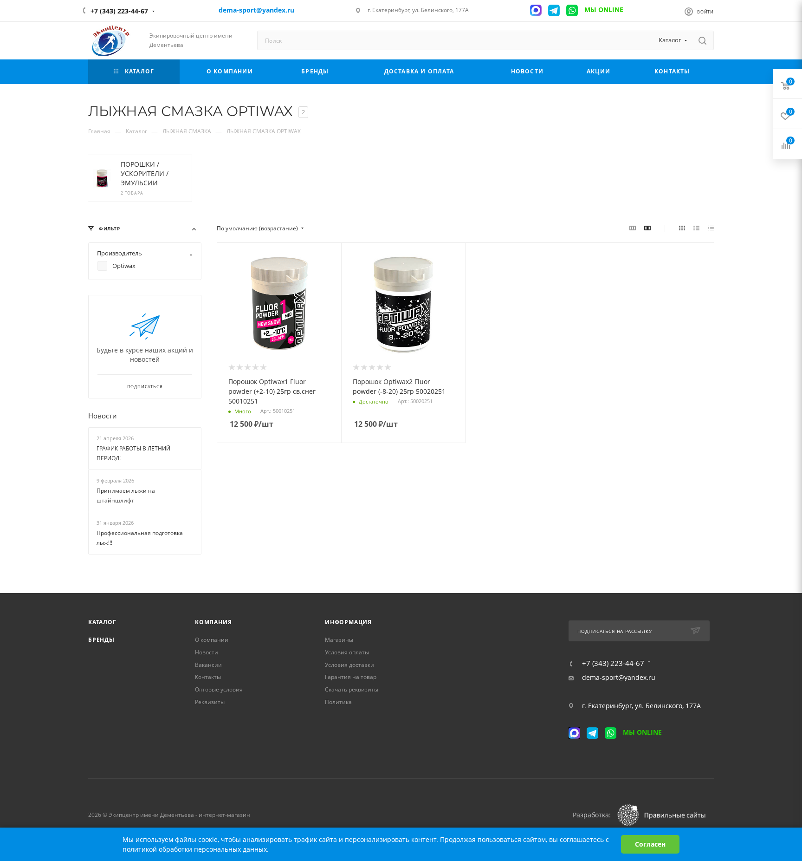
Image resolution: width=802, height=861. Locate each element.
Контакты (208, 677)
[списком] (696, 228)
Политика (338, 702)
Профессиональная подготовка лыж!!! (140, 538)
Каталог (102, 622)
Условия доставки (349, 665)
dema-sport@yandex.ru (618, 677)
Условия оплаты (347, 652)
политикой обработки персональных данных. (196, 849)
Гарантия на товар (350, 677)
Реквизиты (210, 702)
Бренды (101, 640)
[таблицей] (711, 228)
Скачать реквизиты (351, 689)
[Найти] (702, 40)
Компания (213, 622)
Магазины (339, 640)
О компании (211, 640)
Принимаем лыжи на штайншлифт (126, 496)
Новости (102, 415)
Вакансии (208, 665)
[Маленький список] (632, 228)
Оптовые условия (219, 689)
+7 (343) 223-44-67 (119, 11)
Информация (348, 622)
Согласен (650, 844)
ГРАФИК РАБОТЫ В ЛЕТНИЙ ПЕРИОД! (133, 453)
